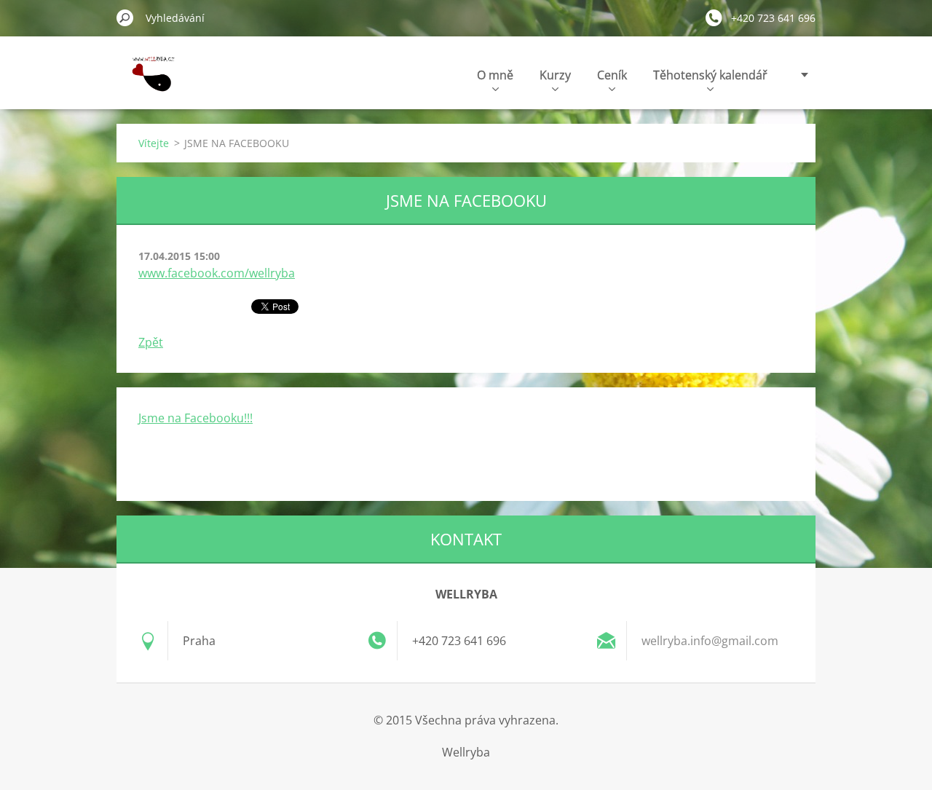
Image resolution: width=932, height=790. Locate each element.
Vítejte (153, 143)
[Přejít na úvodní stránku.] (149, 82)
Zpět (150, 342)
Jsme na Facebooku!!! (195, 418)
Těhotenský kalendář (710, 75)
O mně (495, 75)
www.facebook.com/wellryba (216, 273)
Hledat (125, 17)
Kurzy (555, 75)
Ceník (612, 75)
